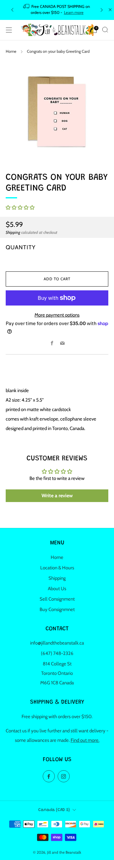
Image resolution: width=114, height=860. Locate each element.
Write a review (57, 496)
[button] (20, 207)
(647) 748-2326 (57, 653)
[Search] (105, 30)
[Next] (101, 10)
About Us (57, 588)
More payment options (57, 315)
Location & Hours (57, 568)
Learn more (74, 12)
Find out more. (85, 740)
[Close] (110, 9)
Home (11, 51)
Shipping (13, 232)
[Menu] (9, 30)
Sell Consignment (57, 599)
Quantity (20, 247)
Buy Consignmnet (57, 609)
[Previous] (12, 10)
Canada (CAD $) (54, 810)
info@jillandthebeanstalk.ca (57, 643)
